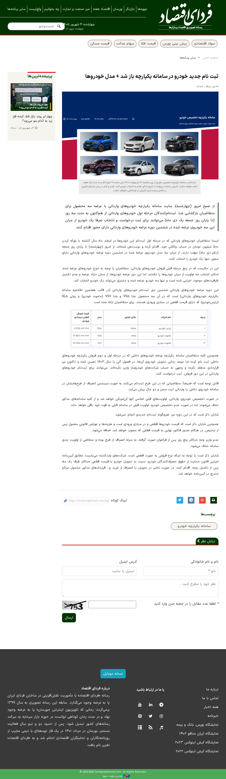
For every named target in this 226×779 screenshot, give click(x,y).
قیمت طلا (148, 43)
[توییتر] (150, 716)
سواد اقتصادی (204, 43)
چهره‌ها (142, 9)
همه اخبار (211, 707)
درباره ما (212, 689)
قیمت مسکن (99, 43)
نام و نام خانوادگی (204, 561)
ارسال (69, 617)
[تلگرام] (161, 705)
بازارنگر (130, 9)
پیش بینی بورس (175, 43)
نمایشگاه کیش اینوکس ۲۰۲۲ (197, 751)
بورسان (117, 9)
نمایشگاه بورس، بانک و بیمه (197, 724)
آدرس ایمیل (128, 561)
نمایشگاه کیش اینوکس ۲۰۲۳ (196, 742)
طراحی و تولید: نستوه (112, 776)
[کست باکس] (161, 728)
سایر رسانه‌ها (188, 58)
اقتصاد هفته (101, 9)
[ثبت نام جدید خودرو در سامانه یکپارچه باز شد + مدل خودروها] (140, 144)
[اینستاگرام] (161, 716)
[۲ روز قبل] (31, 97)
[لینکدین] (150, 705)
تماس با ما (210, 698)
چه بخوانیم (51, 9)
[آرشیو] (140, 728)
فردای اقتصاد (185, 17)
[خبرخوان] (150, 728)
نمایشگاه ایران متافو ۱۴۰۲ (198, 733)
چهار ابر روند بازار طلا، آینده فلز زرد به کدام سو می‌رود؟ (32, 118)
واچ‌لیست (35, 9)
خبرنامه (212, 716)
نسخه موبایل (113, 673)
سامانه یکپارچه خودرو (194, 526)
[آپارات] (140, 716)
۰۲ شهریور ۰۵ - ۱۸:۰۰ (22, 128)
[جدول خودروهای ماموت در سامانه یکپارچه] (140, 329)
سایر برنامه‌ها (17, 9)
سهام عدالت (125, 43)
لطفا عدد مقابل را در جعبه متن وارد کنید (186, 603)
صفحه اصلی (210, 58)
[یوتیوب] (140, 705)
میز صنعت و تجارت (76, 9)
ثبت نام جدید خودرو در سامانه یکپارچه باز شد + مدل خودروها (151, 77)
